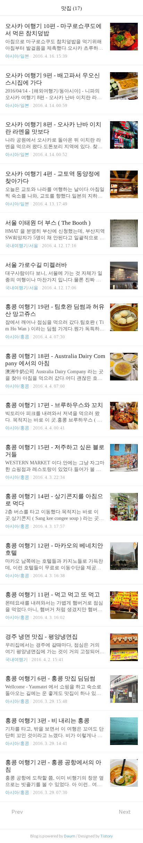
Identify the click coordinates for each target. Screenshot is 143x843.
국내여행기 (16, 659)
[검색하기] (134, 8)
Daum (69, 836)
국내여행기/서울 (21, 245)
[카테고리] (8, 8)
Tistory (106, 836)
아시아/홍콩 (17, 336)
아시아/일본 (17, 56)
